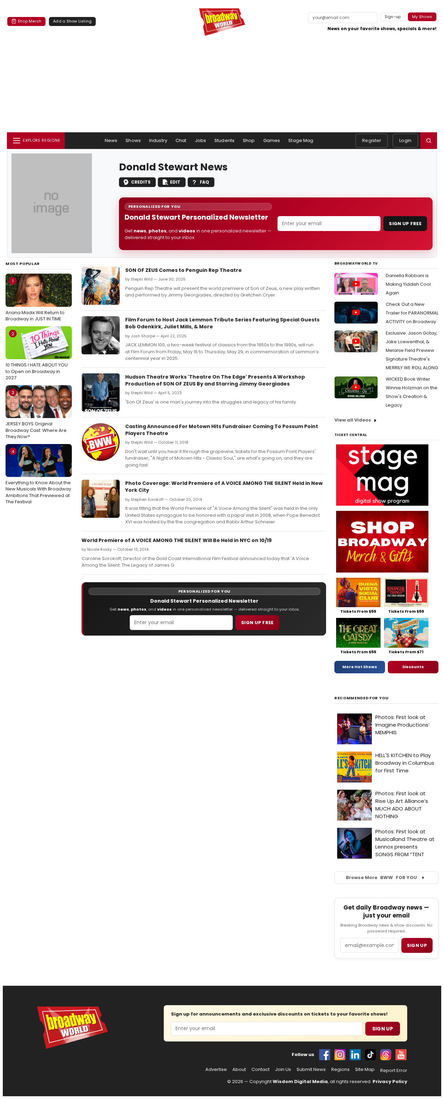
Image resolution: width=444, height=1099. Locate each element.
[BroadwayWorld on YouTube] (401, 1054)
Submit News (311, 1069)
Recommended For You (361, 698)
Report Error (393, 1070)
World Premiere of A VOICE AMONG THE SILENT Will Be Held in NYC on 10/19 (177, 540)
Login (405, 140)
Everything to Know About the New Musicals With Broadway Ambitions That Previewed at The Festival (38, 476)
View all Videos (352, 420)
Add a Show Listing (72, 21)
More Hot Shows (359, 667)
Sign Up (382, 1028)
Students (224, 140)
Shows (133, 140)
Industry (158, 140)
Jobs (200, 140)
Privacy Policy (390, 1081)
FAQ (204, 182)
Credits (141, 182)
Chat (181, 140)
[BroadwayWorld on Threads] (385, 1054)
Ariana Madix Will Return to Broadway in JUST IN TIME (35, 300)
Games (271, 140)
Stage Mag (300, 140)
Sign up (417, 945)
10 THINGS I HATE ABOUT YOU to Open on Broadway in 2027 (37, 355)
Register (371, 140)
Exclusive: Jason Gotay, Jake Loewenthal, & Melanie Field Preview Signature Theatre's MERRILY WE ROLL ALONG (412, 350)
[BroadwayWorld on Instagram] (340, 1054)
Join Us (283, 1069)
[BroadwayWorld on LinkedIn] (355, 1054)
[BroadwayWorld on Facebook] (324, 1054)
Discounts (413, 667)
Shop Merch (29, 21)
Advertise (216, 1069)
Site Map (365, 1069)
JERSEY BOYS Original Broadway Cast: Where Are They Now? (36, 414)
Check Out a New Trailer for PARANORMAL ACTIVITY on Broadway (412, 313)
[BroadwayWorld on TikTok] (370, 1054)
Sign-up (393, 16)
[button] (428, 140)
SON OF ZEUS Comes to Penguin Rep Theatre (183, 270)
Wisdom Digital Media (300, 1081)
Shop (249, 140)
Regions (340, 1069)
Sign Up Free (405, 223)
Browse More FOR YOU (381, 877)
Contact (260, 1069)
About (239, 1069)
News (111, 140)
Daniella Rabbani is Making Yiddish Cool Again (408, 284)
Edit (175, 182)
